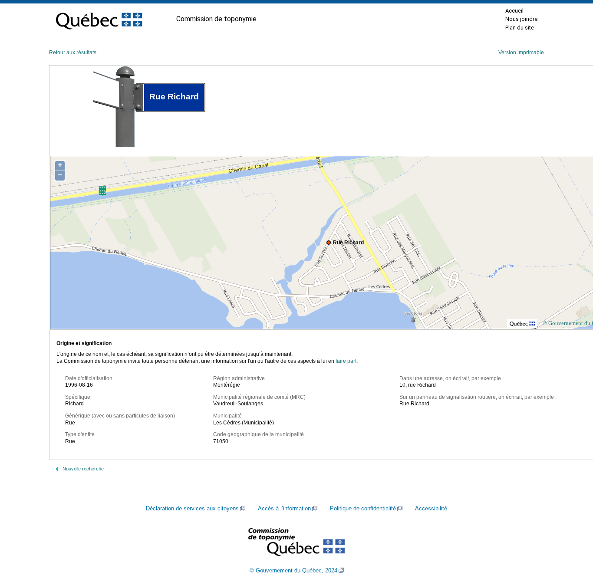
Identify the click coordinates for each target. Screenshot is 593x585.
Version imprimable (521, 52)
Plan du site (519, 27)
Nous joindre (521, 19)
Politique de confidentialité (363, 509)
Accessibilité (431, 509)
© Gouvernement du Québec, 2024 (293, 571)
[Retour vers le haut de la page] (571, 537)
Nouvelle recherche (83, 468)
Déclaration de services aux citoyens (192, 509)
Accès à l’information (284, 509)
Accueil (514, 10)
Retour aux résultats (72, 52)
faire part (346, 361)
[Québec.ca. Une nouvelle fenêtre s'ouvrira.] (99, 19)
